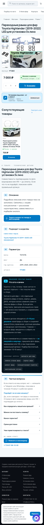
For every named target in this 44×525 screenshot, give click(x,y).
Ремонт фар (27, 475)
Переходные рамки (26, 19)
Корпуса (34, 11)
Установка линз (28, 481)
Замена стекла (28, 478)
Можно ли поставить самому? (16, 412)
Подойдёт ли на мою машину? (16, 393)
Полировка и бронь (30, 487)
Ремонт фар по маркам (10, 499)
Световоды (6, 484)
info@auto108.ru (28, 502)
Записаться (34, 98)
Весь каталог (6, 490)
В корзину (31, 86)
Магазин (15, 19)
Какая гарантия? (11, 418)
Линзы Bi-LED (7, 487)
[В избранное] (17, 122)
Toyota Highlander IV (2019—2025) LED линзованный (18, 239)
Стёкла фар (23, 11)
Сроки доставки (10, 424)
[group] (11, 139)
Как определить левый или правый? (18, 406)
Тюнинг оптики (28, 490)
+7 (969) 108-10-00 (11, 445)
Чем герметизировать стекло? (16, 430)
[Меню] (3, 3)
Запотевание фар (29, 484)
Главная (7, 19)
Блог (3, 502)
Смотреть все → (36, 111)
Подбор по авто (10, 11)
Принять (35, 514)
